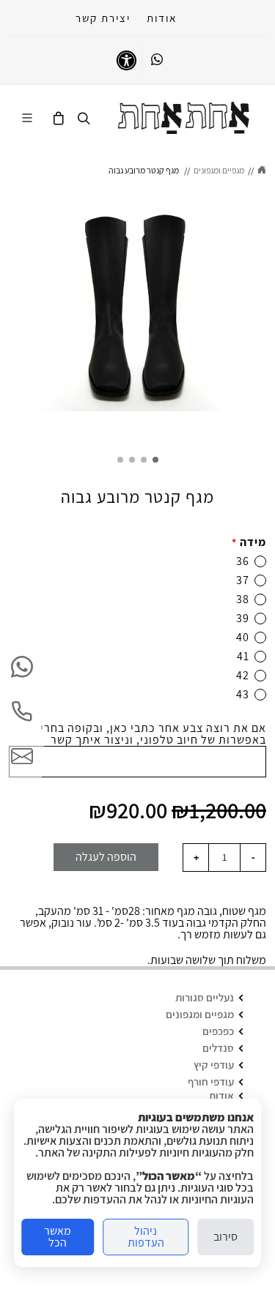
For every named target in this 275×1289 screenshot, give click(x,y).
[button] (155, 460)
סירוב (225, 1236)
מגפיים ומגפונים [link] (219, 170)
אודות (162, 18)
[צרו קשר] (22, 756)
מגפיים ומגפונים (200, 1014)
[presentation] (262, 313)
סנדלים (218, 1047)
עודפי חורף (211, 1081)
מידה (249, 542)
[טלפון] (22, 711)
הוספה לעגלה (106, 856)
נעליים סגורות (204, 997)
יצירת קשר (103, 18)
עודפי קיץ (214, 1064)
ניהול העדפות (146, 1236)
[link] (183, 118)
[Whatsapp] (157, 60)
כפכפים (218, 1030)
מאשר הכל (57, 1236)
